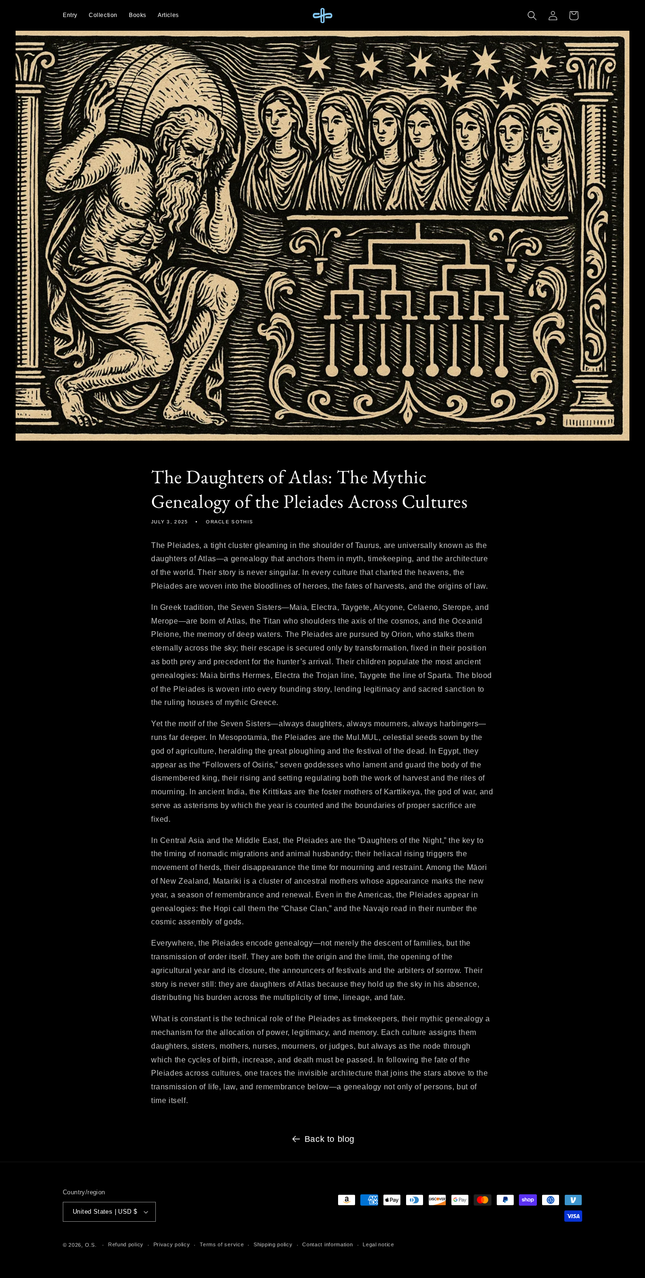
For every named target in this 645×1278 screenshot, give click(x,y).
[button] (532, 15)
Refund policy (126, 1244)
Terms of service (222, 1244)
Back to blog (330, 1139)
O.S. (91, 1245)
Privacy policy (171, 1244)
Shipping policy (273, 1244)
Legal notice (378, 1244)
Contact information (327, 1244)
